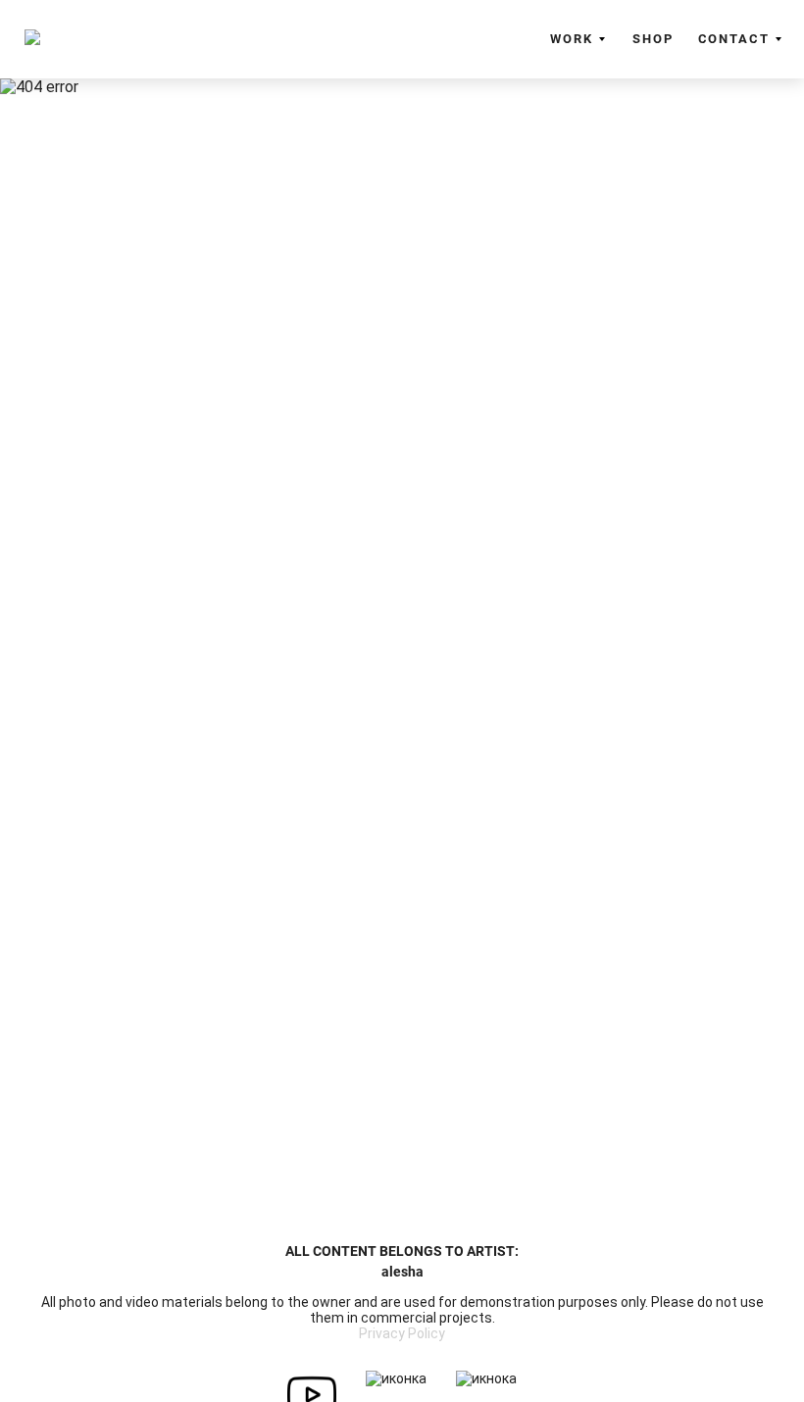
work (571, 38)
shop (653, 38)
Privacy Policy (402, 1333)
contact (734, 38)
